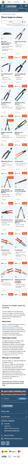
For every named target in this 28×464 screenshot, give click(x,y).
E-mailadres (5, 396)
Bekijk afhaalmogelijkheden (12, 431)
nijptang (7, 364)
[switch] (25, 2)
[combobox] (7, 53)
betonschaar (9, 326)
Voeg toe (11, 57)
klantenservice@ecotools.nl (15, 438)
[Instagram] (3, 444)
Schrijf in (22, 398)
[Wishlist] (2, 38)
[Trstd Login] (26, 2)
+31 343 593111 (10, 435)
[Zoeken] (3, 10)
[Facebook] (7, 444)
